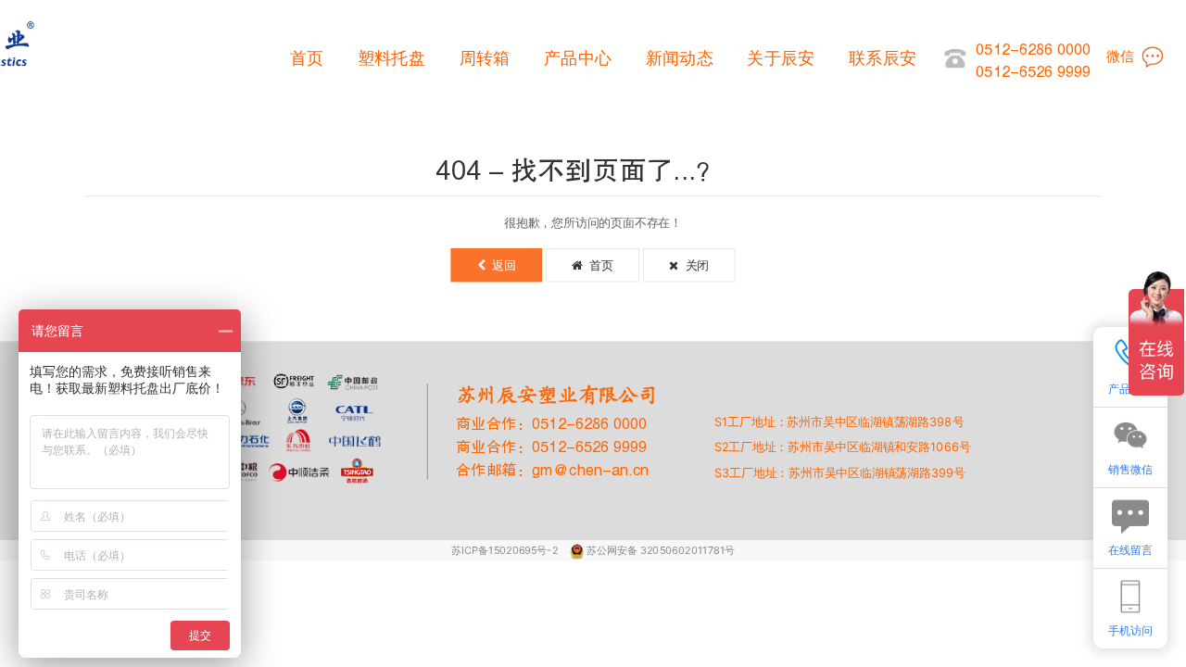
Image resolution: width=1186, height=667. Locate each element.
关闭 (693, 265)
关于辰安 (780, 58)
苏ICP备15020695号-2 (506, 550)
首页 (307, 58)
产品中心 (578, 58)
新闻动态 (679, 58)
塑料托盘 (391, 58)
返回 (501, 265)
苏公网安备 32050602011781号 (661, 550)
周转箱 (485, 58)
